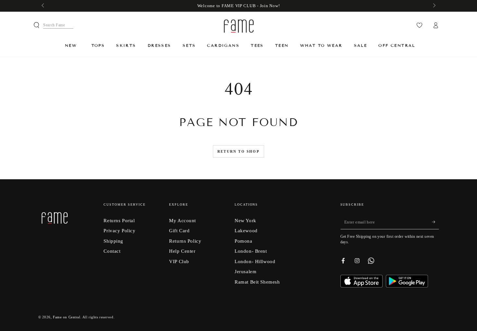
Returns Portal (119, 220)
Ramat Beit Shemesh (257, 282)
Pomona (243, 241)
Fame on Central (66, 317)
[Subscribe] (435, 222)
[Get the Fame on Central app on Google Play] (407, 286)
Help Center (182, 251)
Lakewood (246, 230)
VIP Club (179, 261)
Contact (112, 251)
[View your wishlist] (419, 25)
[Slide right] (433, 6)
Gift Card (179, 230)
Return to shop (238, 151)
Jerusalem (245, 271)
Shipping (113, 241)
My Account (182, 220)
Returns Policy (185, 241)
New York (245, 220)
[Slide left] (43, 6)
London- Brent (251, 251)
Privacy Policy (119, 230)
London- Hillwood (255, 261)
